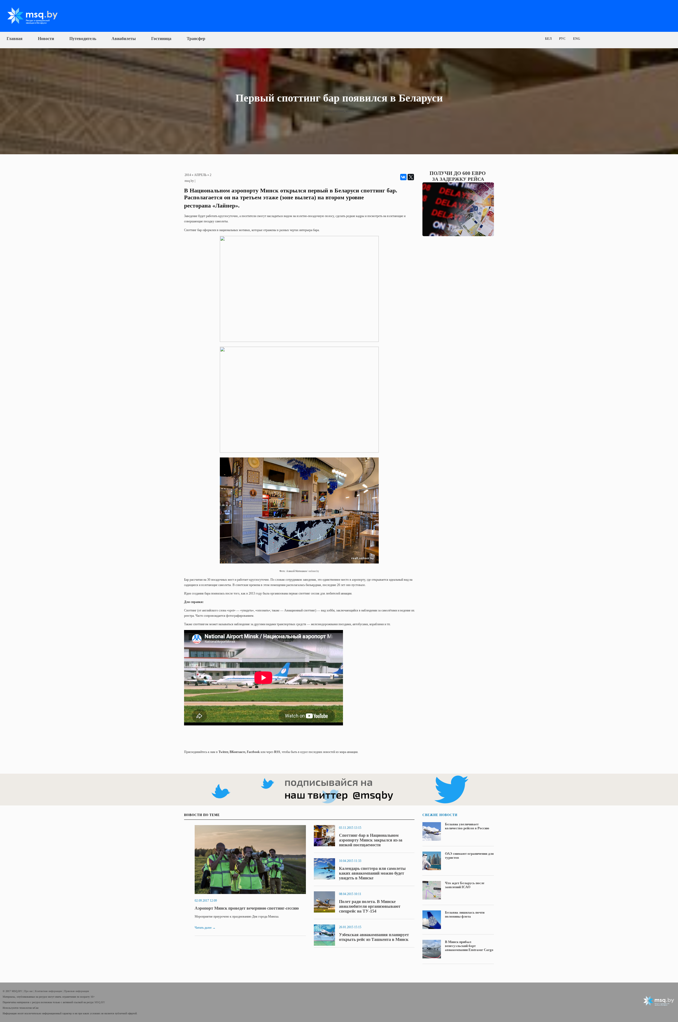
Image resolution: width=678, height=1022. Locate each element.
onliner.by (314, 571)
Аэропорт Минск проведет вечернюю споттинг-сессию (247, 908)
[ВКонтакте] (403, 177)
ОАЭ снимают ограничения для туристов (469, 856)
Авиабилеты (123, 38)
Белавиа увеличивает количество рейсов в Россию (467, 826)
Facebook (253, 752)
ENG (576, 39)
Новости (46, 38)
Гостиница (161, 38)
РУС (562, 39)
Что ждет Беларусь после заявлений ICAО (464, 885)
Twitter (223, 752)
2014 (188, 175)
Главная (15, 38)
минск (350, 111)
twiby (327, 111)
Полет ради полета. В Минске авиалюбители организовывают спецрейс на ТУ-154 (369, 906)
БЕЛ (548, 39)
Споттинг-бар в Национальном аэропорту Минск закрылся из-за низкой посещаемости (370, 840)
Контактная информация (49, 991)
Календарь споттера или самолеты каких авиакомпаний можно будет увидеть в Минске (372, 873)
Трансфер (196, 38)
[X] (411, 177)
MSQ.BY (100, 1002)
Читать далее (205, 928)
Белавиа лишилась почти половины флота (464, 914)
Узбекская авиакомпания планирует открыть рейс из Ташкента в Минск (374, 937)
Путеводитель (82, 38)
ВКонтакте (237, 752)
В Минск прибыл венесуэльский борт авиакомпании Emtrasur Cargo (469, 946)
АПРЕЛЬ (200, 175)
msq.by (189, 181)
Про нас (29, 991)
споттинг (338, 111)
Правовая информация (76, 991)
